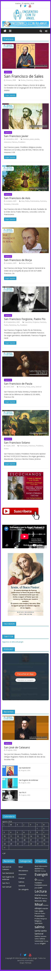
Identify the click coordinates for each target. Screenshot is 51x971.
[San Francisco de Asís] (25, 167)
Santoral (8, 72)
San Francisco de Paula (18, 383)
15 (38, 836)
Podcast (22, 878)
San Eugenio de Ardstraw (28, 780)
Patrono (14, 142)
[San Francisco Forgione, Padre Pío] (25, 288)
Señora (42, 939)
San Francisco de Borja (18, 260)
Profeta (37, 919)
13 (24, 836)
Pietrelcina (12, 325)
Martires (44, 898)
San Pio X (22, 792)
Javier (32, 139)
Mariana (44, 895)
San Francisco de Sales (23, 76)
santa (37, 930)
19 (18, 840)
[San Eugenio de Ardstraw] (10, 779)
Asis (22, 201)
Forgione (36, 322)
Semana (43, 936)
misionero (7, 142)
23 (44, 840)
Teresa (46, 941)
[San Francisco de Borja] (25, 229)
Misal (21, 867)
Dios (42, 868)
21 (31, 840)
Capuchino (28, 322)
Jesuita (37, 139)
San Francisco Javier (16, 136)
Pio (18, 325)
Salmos (21, 882)
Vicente (37, 943)
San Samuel (6, 887)
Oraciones (22, 874)
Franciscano (24, 446)
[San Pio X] (10, 791)
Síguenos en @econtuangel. (12, 642)
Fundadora (39, 885)
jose (36, 888)
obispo (36, 80)
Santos (37, 936)
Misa (44, 901)
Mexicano (38, 901)
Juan (40, 887)
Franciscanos (34, 201)
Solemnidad (39, 941)
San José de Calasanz (17, 747)
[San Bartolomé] (10, 767)
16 (44, 836)
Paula (28, 387)
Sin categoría (23, 889)
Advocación (43, 866)
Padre (6, 325)
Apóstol (38, 868)
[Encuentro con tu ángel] (5, 30)
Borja (23, 263)
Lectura (41, 891)
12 (18, 836)
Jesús (45, 885)
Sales (41, 80)
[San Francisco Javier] (25, 105)
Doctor (23, 80)
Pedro (43, 913)
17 (4, 840)
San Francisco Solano (17, 442)
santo (33, 387)
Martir (38, 898)
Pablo (37, 911)
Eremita (43, 871)
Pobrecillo (15, 204)
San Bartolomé (24, 768)
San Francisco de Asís (17, 198)
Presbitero (21, 142)
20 (24, 840)
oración (45, 908)
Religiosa (43, 919)
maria (37, 895)
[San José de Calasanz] (25, 717)
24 (4, 844)
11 (11, 836)
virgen (43, 943)
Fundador (7, 204)
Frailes (27, 201)
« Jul (3, 853)
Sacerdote (38, 923)
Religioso (38, 921)
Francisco (29, 80)
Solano (6, 449)
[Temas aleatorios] (46, 30)
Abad (36, 866)
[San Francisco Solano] (25, 411)
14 (31, 836)
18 (11, 840)
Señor (37, 939)
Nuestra (45, 905)
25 (11, 844)
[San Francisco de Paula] (25, 352)
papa (41, 911)
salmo (39, 926)
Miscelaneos (23, 870)
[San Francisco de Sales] (25, 44)
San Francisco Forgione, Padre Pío (24, 319)
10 (4, 836)
